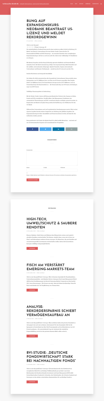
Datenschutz (95, 3)
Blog (72, 3)
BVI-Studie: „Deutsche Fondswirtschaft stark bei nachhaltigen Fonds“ (51, 357)
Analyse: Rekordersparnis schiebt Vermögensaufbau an (51, 311)
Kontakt (81, 3)
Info (76, 3)
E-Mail (45, 167)
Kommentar (30, 150)
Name (28, 167)
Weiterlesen (32, 248)
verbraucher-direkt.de (10, 4)
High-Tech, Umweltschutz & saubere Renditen (52, 223)
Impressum (87, 3)
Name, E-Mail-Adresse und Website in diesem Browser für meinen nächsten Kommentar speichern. (52, 175)
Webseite (62, 167)
